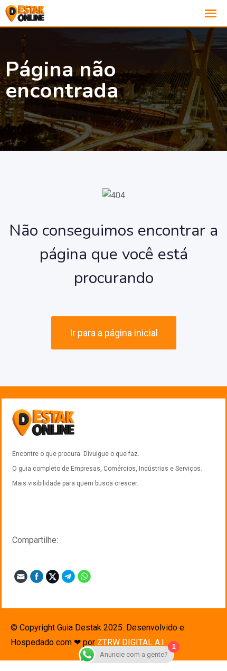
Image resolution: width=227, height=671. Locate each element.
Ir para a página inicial (114, 332)
